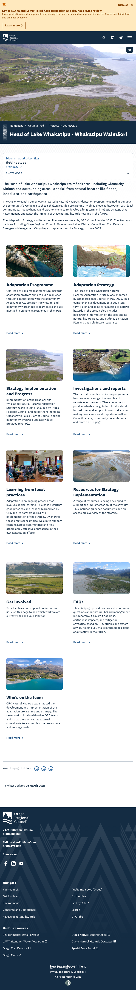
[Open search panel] (104, 37)
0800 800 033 (12, 834)
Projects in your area (62, 126)
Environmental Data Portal (19, 935)
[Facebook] (5, 863)
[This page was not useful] (36, 768)
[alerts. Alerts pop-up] (121, 37)
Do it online (79, 896)
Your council (11, 889)
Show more (14, 173)
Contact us (10, 854)
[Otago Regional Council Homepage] (10, 37)
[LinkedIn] (13, 863)
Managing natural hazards (19, 917)
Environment (11, 903)
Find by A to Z (80, 903)
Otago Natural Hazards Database (92, 941)
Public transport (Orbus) (87, 889)
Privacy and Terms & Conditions (68, 971)
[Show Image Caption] (129, 49)
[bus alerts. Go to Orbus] (112, 37)
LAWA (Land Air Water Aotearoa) (23, 941)
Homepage (16, 126)
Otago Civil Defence (15, 948)
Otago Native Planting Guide (89, 935)
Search (76, 910)
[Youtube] (21, 863)
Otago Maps (10, 955)
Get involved (36, 126)
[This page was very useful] (51, 768)
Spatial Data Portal (83, 948)
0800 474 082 (12, 846)
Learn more (12, 25)
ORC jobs (77, 917)
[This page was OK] (44, 768)
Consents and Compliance (19, 910)
